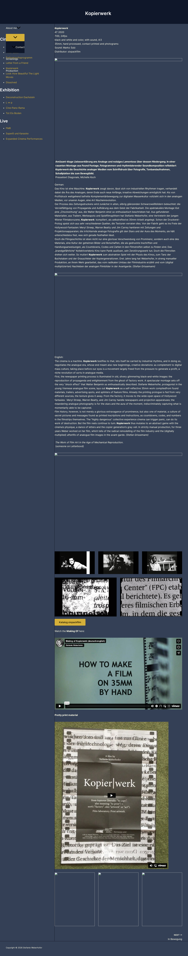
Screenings (12, 58)
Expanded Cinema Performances (24, 138)
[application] (19, 28)
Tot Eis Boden (13, 113)
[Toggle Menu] (15, 37)
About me (11, 28)
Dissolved (11, 82)
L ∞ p (9, 102)
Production (12, 70)
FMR (8, 128)
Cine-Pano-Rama (15, 107)
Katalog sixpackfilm (70, 622)
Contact (20, 47)
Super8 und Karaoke (17, 133)
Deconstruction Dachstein (20, 97)
